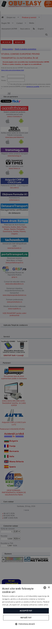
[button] (26, 624)
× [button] (49, 587)
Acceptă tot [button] (26, 610)
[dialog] (26, 606)
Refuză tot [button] (26, 617)
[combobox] (44, 587)
